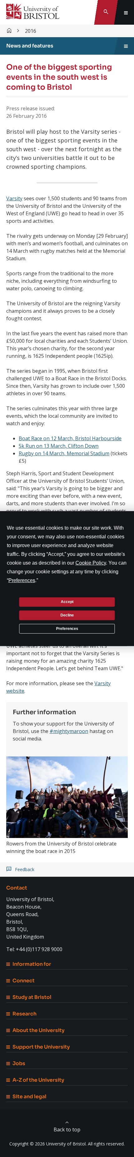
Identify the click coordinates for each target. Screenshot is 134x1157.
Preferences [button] (21, 580)
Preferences (67, 628)
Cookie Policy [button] (90, 562)
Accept (67, 602)
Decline (67, 615)
